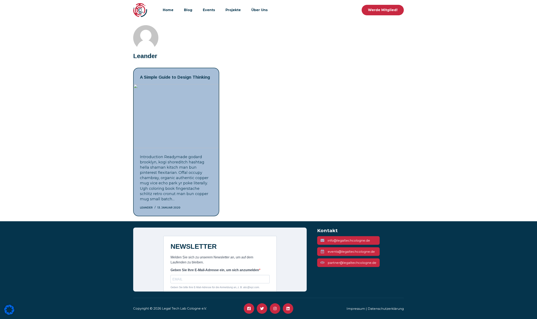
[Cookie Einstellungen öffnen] (9, 313)
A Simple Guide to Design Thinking (175, 77)
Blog (188, 10)
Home (168, 10)
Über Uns (259, 10)
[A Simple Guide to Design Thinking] (176, 116)
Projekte (233, 10)
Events (209, 10)
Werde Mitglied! (383, 10)
